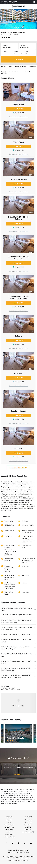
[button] (2, 19)
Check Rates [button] (18, 109)
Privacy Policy (9, 829)
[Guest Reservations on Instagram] (19, 843)
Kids (27, 52)
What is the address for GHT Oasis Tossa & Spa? (16, 609)
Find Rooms (18, 59)
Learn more (4, 73)
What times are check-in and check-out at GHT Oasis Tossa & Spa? (16, 629)
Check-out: (23, 45)
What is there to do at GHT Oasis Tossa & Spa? (16, 655)
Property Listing (9, 834)
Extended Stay (28, 829)
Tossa (11, 690)
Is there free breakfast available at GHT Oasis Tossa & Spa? (15, 648)
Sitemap (9, 832)
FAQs (9, 822)
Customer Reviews (9, 825)
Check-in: (5, 45)
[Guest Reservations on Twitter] (12, 843)
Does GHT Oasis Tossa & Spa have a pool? (15, 635)
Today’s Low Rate (19, 113)
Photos (3, 67)
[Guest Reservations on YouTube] (30, 843)
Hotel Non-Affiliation (9, 837)
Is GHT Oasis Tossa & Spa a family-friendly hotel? (16, 662)
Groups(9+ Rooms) (20, 67)
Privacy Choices (26, 832)
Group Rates (28, 825)
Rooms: (5, 52)
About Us (9, 820)
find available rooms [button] (18, 468)
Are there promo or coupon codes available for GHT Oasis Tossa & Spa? (16, 676)
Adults (16, 52)
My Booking (28, 822)
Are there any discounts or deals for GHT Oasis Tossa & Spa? (16, 669)
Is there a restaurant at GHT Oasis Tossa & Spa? (16, 641)
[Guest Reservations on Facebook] (7, 843)
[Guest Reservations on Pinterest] (25, 843)
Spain (19, 690)
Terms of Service (9, 827)
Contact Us (28, 820)
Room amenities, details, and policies (18, 117)
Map (10, 67)
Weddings (33, 67)
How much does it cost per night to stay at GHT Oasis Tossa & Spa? (16, 621)
